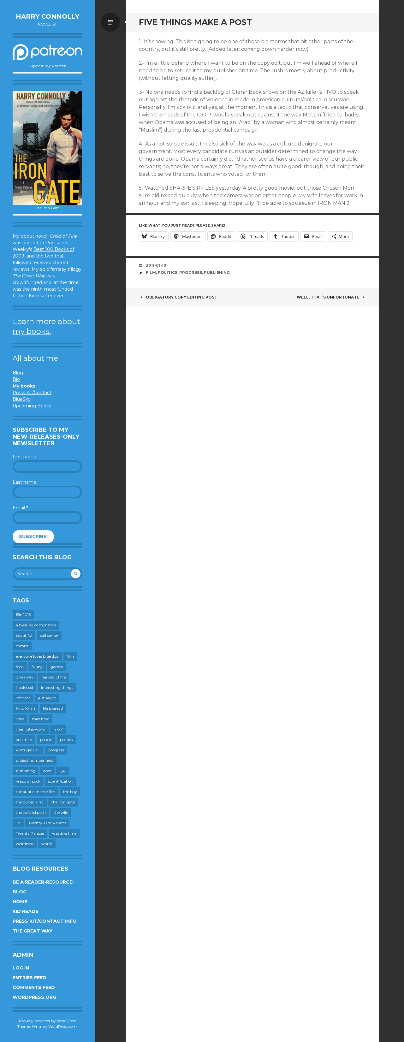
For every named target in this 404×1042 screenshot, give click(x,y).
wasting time (64, 833)
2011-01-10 (156, 265)
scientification (60, 781)
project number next (34, 760)
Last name (24, 482)
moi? (58, 729)
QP (62, 770)
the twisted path (31, 812)
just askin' (47, 698)
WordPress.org (34, 997)
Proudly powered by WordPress (47, 1020)
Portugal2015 (28, 750)
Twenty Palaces (30, 833)
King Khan (25, 708)
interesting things (57, 687)
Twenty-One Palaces (47, 822)
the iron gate (63, 802)
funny (37, 666)
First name (24, 456)
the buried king (30, 802)
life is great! (53, 708)
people (46, 739)
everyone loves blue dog (37, 656)
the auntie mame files (35, 791)
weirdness (24, 843)
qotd (47, 770)
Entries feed (29, 977)
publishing (25, 770)
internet (23, 698)
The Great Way (32, 931)
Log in (21, 968)
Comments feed (34, 987)
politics (66, 739)
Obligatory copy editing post (181, 297)
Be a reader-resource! (43, 882)
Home (20, 901)
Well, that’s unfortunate (328, 297)
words (46, 843)
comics (22, 645)
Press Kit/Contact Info (45, 921)
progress (56, 750)
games (56, 666)
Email (20, 508)
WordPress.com (62, 1026)
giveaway (24, 677)
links (20, 718)
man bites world (30, 729)
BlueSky (22, 399)
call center (49, 635)
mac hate (40, 718)
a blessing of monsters (36, 625)
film (70, 656)
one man (24, 739)
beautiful (24, 635)
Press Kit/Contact (32, 392)
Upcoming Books (32, 406)
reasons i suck (28, 781)
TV (18, 822)
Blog (18, 373)
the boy (70, 791)
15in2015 (23, 614)
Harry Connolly (47, 16)
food (20, 666)
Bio (16, 379)
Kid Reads (26, 911)
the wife (61, 812)
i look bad (24, 687)
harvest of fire (53, 677)
